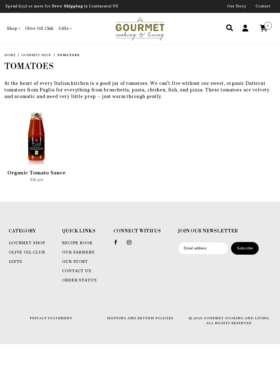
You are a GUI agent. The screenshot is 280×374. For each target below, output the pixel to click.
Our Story (236, 6)
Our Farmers (78, 252)
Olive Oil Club (39, 28)
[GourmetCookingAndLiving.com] (140, 28)
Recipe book (77, 243)
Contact (263, 6)
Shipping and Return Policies (140, 318)
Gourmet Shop (27, 243)
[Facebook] (118, 244)
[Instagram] (131, 244)
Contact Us (76, 271)
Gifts (64, 28)
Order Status (79, 280)
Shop (12, 28)
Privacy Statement (51, 318)
